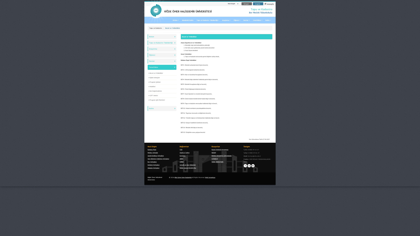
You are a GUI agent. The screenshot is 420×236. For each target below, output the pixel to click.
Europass (183, 156)
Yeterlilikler (257, 20)
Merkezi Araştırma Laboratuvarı (222, 156)
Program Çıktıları (155, 82)
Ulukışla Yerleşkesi (153, 168)
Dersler (246, 20)
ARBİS (181, 159)
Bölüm (175, 20)
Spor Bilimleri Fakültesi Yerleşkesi (158, 159)
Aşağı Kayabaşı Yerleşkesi (156, 156)
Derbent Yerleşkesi (153, 165)
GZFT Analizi (154, 95)
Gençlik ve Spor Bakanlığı (188, 165)
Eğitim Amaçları (155, 77)
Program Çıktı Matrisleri (157, 100)
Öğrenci (237, 20)
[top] (416, 233)
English (257, 4)
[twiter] (249, 165)
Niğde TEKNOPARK (217, 162)
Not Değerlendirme (156, 91)
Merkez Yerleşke (153, 153)
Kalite (267, 20)
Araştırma (226, 20)
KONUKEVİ (215, 159)
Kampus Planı (152, 149)
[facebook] (245, 165)
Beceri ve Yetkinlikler (156, 73)
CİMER (182, 162)
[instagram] (253, 165)
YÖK (181, 149)
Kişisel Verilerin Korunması (220, 149)
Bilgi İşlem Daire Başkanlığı (183, 177)
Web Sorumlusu (210, 177)
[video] (156, 23)
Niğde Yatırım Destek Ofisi (188, 168)
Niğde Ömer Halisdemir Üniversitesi (155, 178)
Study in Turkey (184, 153)
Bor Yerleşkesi (152, 162)
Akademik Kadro (187, 20)
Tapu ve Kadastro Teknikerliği (161, 43)
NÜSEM (214, 153)
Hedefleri (152, 86)
